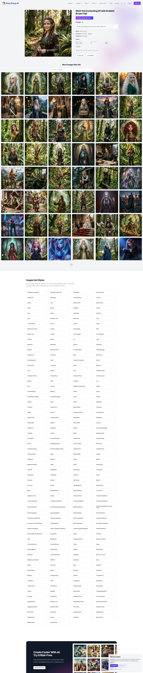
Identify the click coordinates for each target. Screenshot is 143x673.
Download (90, 55)
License (77, 50)
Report (90, 33)
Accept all (114, 665)
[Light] (124, 3)
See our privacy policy (115, 669)
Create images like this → (84, 18)
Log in (129, 3)
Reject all (122, 665)
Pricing (117, 3)
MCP (111, 3)
